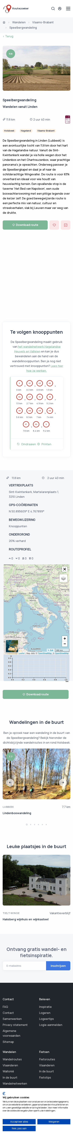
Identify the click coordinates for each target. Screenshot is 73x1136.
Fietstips (45, 1077)
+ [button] (65, 638)
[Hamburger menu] (68, 8)
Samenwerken (12, 1019)
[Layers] (63, 578)
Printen (45, 444)
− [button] (65, 644)
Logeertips (46, 1019)
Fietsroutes (47, 1059)
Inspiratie (45, 1007)
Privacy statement (15, 1025)
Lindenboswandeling (17, 813)
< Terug (8, 36)
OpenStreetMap (45, 653)
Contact (8, 1013)
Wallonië (8, 1071)
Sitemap (8, 1042)
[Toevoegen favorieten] (54, 224)
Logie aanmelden (50, 1025)
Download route (27, 225)
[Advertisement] (36, 274)
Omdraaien (28, 444)
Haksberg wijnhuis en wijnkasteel (26, 919)
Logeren (44, 1013)
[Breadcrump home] (4, 22)
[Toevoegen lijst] (65, 224)
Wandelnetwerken (15, 1083)
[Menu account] (60, 8)
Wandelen (19, 22)
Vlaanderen (10, 1065)
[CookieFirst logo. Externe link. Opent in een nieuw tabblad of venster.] (4, 1093)
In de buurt (10, 1077)
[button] (64, 569)
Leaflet (21, 653)
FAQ (5, 1007)
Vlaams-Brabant (43, 22)
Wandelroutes (12, 1059)
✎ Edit (50, 650)
